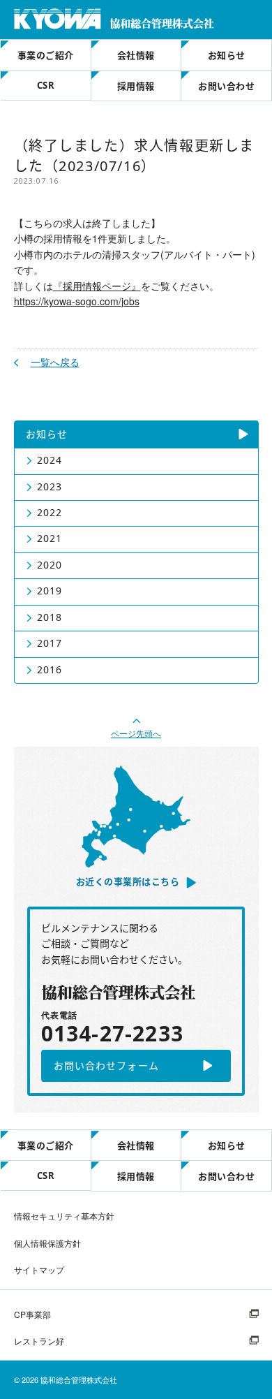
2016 (49, 669)
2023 (49, 486)
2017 (49, 643)
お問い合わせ (226, 86)
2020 (49, 564)
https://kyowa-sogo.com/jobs (76, 301)
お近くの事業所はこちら (128, 881)
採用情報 (136, 86)
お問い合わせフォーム (106, 1065)
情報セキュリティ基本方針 (64, 1216)
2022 (49, 512)
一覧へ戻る (55, 362)
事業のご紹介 (45, 55)
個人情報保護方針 (47, 1243)
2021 (49, 538)
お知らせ (226, 55)
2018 (49, 617)
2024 (49, 460)
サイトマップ (39, 1269)
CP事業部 (32, 1314)
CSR (46, 85)
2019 (49, 590)
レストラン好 (39, 1341)
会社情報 (136, 55)
